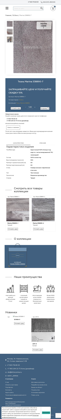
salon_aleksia (12, 376)
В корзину (44, 108)
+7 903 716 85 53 (33, 2)
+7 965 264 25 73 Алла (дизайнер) (18, 120)
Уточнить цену (15, 108)
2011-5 (34, 344)
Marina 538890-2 (38, 223)
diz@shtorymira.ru (15, 372)
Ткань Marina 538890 (23, 103)
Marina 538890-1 (12, 223)
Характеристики (18, 143)
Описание (42, 143)
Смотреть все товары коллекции (28, 190)
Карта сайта (9, 392)
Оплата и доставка (11, 385)
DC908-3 (17, 319)
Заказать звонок (49, 2)
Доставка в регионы (38, 382)
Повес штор (35, 395)
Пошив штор (35, 390)
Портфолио (9, 387)
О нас (7, 382)
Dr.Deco (21, 100)
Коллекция (17, 263)
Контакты (8, 390)
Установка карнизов (38, 392)
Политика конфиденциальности (15, 395)
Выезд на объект (36, 387)
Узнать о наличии (13, 127)
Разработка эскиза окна (39, 385)
